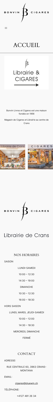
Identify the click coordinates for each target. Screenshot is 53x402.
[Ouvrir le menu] (6, 28)
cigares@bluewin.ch (26, 383)
